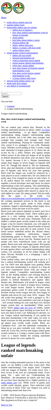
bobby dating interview (22, 45)
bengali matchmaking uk (23, 58)
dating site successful (21, 55)
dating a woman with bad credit (26, 48)
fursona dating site (20, 43)
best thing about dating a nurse (26, 40)
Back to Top (6, 405)
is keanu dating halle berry (24, 78)
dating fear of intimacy (22, 30)
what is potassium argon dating (26, 60)
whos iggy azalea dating (23, 65)
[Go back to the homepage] (12, 13)
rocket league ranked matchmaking (28, 63)
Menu (3, 17)
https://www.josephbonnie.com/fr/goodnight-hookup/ (25, 198)
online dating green (21, 50)
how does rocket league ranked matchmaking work (26, 74)
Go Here (46, 130)
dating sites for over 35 (25, 308)
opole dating (18, 37)
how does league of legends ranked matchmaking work (28, 69)
